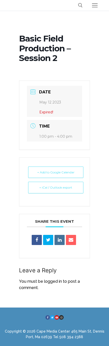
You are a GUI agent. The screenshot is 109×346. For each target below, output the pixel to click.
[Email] (71, 240)
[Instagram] (61, 317)
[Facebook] (47, 317)
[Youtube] (57, 317)
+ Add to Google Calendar (56, 172)
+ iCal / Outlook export (55, 187)
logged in (53, 281)
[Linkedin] (60, 240)
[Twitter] (52, 317)
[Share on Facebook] (37, 240)
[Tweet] (48, 240)
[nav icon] (95, 5)
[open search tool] (80, 5)
